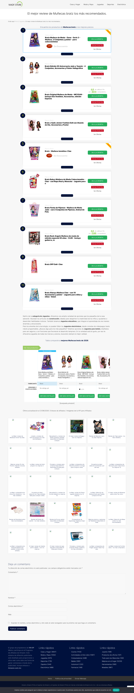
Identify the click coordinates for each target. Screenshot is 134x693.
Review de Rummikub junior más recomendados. (17, 520)
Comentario (13, 572)
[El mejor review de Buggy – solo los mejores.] (77, 426)
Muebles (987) (107, 667)
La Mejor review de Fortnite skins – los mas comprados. (116, 546)
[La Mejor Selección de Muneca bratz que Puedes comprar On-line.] (96, 482)
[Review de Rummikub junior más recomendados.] (17, 509)
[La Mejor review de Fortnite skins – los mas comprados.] (116, 536)
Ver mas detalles (47, 396)
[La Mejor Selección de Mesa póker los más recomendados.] (116, 509)
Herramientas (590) (109, 664)
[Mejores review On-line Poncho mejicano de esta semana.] (17, 454)
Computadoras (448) (79, 658)
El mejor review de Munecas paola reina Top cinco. (116, 493)
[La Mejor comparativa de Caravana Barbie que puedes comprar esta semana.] (17, 536)
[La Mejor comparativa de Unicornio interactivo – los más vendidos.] (17, 482)
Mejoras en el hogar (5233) (112, 661)
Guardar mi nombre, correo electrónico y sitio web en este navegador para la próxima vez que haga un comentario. (53, 623)
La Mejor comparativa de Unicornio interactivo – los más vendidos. (17, 494)
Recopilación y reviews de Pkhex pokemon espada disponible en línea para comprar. (57, 438)
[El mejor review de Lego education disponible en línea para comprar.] (57, 536)
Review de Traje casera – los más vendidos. (116, 436)
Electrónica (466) (47, 667)
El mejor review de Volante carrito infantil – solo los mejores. (37, 547)
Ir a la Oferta (97, 39)
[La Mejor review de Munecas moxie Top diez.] (17, 426)
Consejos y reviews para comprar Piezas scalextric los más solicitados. (77, 547)
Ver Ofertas (97, 49)
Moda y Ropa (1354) (48, 655)
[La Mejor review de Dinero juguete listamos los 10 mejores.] (77, 482)
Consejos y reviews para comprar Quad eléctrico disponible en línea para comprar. (57, 467)
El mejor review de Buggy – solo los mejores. (77, 436)
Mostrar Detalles (67, 54)
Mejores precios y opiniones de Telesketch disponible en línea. (96, 521)
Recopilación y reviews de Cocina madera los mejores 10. (57, 494)
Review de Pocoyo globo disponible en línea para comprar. (57, 521)
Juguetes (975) (46, 658)
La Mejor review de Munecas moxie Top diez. (17, 436)
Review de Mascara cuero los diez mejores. (96, 436)
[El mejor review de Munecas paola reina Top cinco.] (116, 482)
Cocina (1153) (76, 652)
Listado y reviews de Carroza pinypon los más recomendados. (37, 437)
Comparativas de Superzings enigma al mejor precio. (77, 521)
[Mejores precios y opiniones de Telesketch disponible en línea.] (96, 509)
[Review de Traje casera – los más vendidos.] (116, 426)
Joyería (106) (107, 652)
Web (9, 614)
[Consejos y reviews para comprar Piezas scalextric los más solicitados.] (77, 536)
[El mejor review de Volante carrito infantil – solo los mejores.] (37, 536)
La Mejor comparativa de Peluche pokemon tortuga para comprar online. (77, 466)
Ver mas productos (31, 348)
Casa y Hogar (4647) (48, 652)
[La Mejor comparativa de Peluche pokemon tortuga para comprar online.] (77, 454)
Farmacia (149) (76, 667)
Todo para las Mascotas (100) (113, 658)
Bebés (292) (75, 661)
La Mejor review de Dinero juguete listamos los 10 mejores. (77, 494)
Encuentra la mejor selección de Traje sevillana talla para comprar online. (37, 494)
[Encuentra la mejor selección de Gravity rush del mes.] (96, 454)
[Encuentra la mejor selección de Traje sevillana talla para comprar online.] (37, 482)
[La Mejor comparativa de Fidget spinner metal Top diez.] (96, 536)
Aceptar (116, 690)
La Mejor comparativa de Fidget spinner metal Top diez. (96, 547)
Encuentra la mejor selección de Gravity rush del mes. (96, 466)
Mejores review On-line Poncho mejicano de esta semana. (17, 466)
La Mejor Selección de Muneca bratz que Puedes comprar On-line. (96, 494)
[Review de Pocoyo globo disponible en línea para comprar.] (57, 509)
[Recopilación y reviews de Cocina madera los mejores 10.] (57, 482)
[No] (132, 690)
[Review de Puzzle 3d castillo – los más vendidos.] (37, 509)
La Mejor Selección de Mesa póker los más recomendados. (116, 521)
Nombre (11, 598)
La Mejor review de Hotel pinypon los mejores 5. (37, 465)
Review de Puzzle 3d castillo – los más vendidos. (37, 520)
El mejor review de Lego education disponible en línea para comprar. (57, 547)
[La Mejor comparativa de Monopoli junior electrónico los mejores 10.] (116, 454)
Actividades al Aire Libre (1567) (83, 655)
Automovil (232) (77, 664)
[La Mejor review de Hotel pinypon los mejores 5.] (37, 454)
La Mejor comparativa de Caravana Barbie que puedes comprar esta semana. (17, 548)
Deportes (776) (46, 661)
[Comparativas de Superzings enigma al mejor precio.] (77, 509)
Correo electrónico (15, 606)
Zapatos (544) (46, 664)
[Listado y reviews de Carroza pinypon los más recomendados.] (37, 426)
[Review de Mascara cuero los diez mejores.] (96, 426)
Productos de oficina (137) (111, 655)
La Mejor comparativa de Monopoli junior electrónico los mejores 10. (117, 466)
